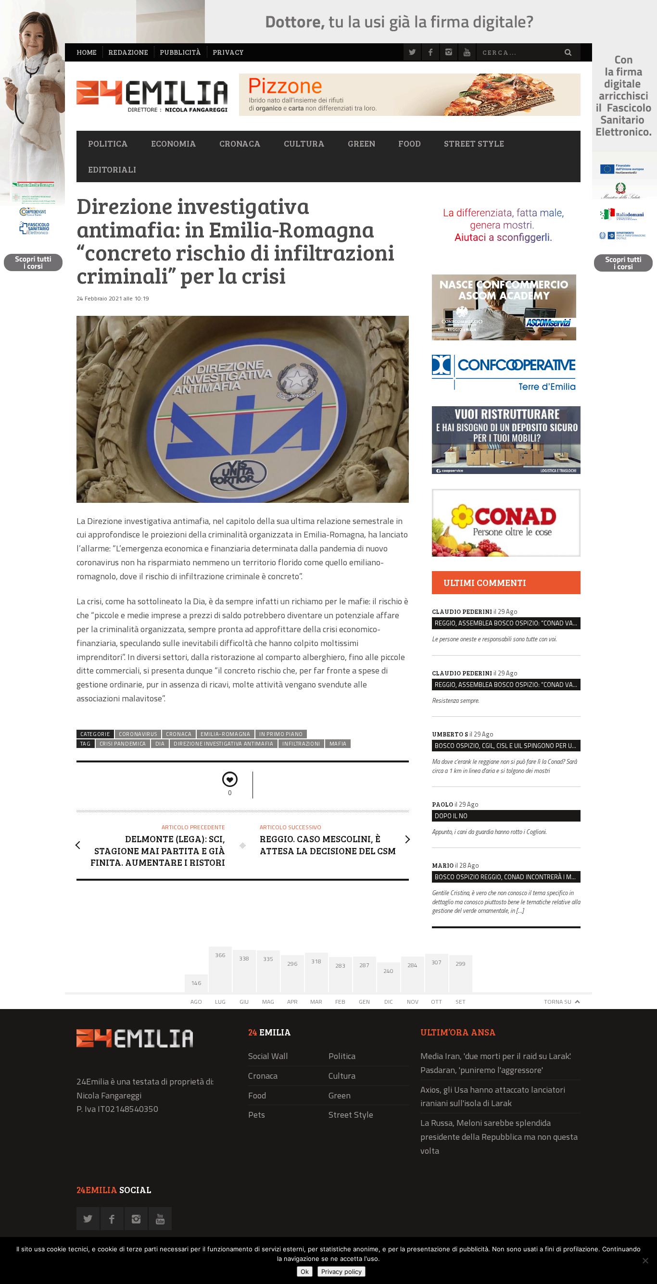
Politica (108, 143)
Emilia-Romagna (226, 734)
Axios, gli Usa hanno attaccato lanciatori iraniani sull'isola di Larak (492, 1096)
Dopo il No (451, 816)
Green (361, 143)
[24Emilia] (151, 96)
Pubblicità (180, 52)
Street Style (474, 143)
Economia (173, 143)
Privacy (228, 52)
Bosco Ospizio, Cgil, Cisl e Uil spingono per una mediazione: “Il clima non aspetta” (508, 745)
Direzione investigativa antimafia (224, 744)
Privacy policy (341, 1271)
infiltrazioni (301, 744)
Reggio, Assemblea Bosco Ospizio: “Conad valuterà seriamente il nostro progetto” (508, 623)
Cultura (304, 143)
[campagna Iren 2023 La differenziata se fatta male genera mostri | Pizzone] (410, 113)
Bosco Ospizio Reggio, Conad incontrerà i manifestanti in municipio (508, 877)
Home (86, 52)
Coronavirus (138, 734)
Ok (305, 1271)
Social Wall (268, 1055)
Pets (256, 1114)
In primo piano (281, 734)
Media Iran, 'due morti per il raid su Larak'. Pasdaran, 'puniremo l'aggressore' (495, 1062)
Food (409, 143)
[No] (645, 1260)
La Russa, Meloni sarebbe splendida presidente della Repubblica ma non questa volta (499, 1136)
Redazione (128, 52)
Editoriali (112, 169)
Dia (160, 744)
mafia (338, 744)
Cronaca (240, 143)
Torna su (557, 1001)
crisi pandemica (123, 744)
